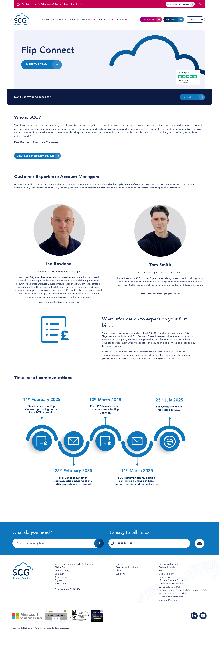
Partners (170, 19)
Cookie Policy (166, 573)
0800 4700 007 (126, 543)
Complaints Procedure (171, 583)
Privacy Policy (166, 577)
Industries (58, 19)
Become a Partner (168, 564)
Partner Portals (167, 567)
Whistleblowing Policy (171, 587)
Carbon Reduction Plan (171, 596)
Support (120, 573)
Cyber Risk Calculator (178, 4)
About (120, 19)
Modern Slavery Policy (171, 580)
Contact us (188, 97)
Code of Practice (168, 600)
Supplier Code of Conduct (173, 593)
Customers (148, 19)
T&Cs (162, 570)
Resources (104, 19)
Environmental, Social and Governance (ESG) (183, 590)
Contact (192, 19)
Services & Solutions (81, 19)
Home (45, 19)
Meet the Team (37, 64)
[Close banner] (200, 4)
